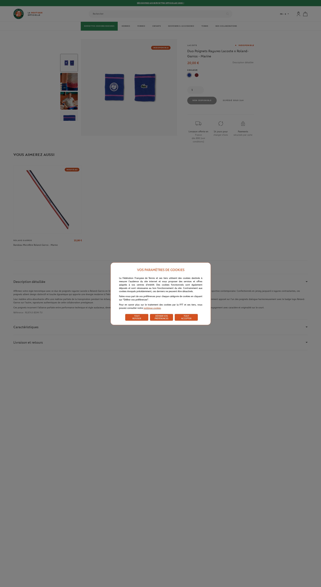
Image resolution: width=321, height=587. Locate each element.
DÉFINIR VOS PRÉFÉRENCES (161, 317)
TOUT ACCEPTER (186, 317)
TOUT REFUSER (136, 317)
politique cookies (152, 308)
